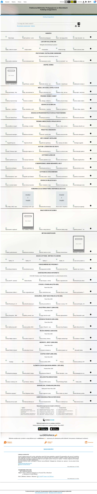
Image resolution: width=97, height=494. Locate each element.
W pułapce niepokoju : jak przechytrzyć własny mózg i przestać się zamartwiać (72, 410)
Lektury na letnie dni (23, 454)
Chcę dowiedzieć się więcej (41, 492)
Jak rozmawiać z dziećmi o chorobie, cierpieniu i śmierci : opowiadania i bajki (53, 413)
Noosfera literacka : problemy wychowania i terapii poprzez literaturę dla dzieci (72, 414)
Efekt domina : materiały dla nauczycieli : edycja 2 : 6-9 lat (50, 414)
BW (69, 1)
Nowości (7, 1)
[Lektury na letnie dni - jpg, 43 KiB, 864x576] (24, 464)
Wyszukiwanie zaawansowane (23, 26)
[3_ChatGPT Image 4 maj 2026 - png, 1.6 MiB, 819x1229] (45, 476)
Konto (25, 1)
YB (72, 1)
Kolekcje (33, 26)
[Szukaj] (79, 23)
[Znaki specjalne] (79, 26)
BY (75, 1)
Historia (13, 1)
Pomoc (19, 1)
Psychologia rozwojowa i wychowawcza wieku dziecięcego (31, 413)
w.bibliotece (41, 438)
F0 (83, 1)
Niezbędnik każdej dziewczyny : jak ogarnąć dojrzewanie (49, 409)
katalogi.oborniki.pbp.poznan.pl (25, 463)
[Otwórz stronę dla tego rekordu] (12, 36)
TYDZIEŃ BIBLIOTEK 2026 (25, 470)
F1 (86, 1)
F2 (89, 1)
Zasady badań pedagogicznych (26, 409)
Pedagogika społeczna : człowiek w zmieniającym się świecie (31, 410)
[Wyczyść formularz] (76, 26)
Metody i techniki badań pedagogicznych (28, 414)
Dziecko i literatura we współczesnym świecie (66, 413)
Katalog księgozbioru (48, 17)
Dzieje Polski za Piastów (62, 409)
